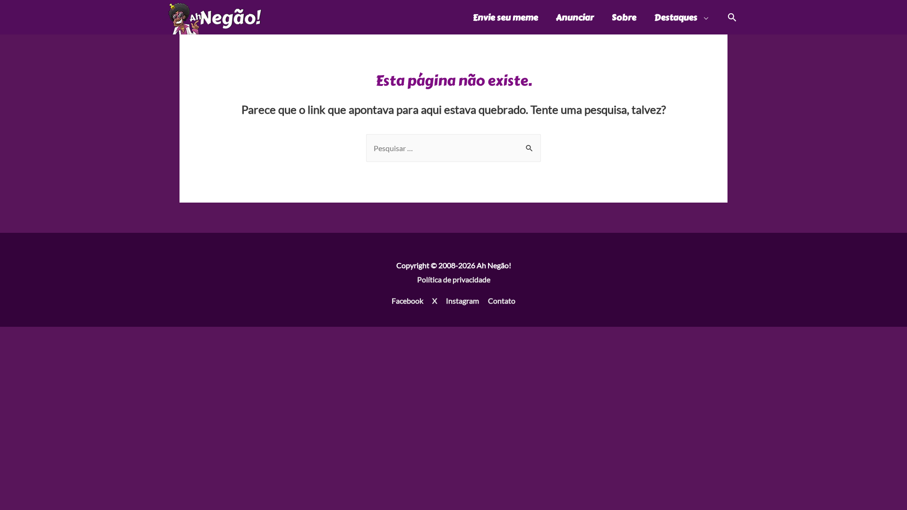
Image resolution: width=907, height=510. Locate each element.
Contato (501, 300)
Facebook (407, 300)
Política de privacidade (453, 279)
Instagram (462, 300)
